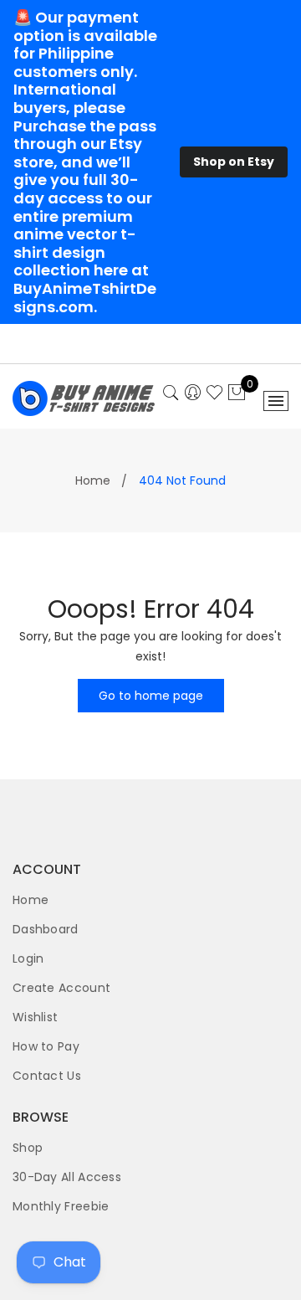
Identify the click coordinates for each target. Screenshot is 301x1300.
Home (92, 480)
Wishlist (35, 1017)
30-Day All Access (67, 1177)
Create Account (61, 987)
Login (28, 958)
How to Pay (46, 1046)
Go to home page (151, 695)
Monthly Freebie (61, 1206)
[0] (237, 393)
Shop (28, 1147)
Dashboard (46, 929)
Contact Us (47, 1075)
